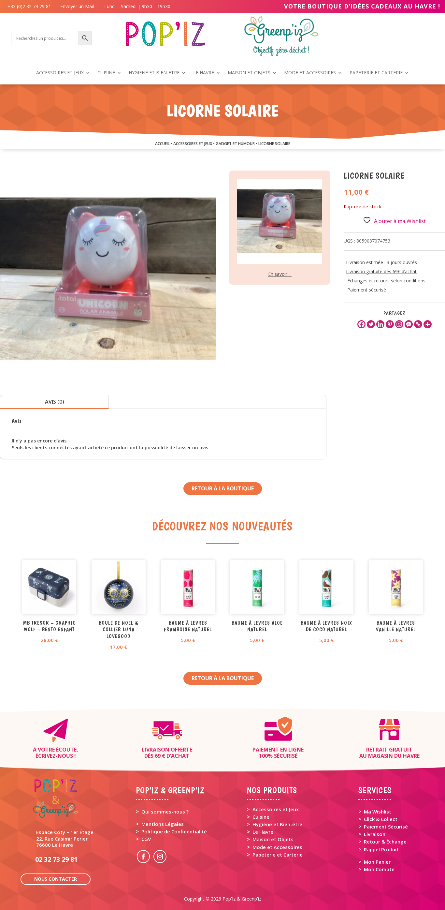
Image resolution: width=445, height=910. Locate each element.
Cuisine (260, 816)
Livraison (374, 834)
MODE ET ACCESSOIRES (310, 73)
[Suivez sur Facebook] (143, 856)
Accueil (162, 143)
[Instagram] (399, 324)
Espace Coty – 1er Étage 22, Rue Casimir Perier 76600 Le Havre (64, 838)
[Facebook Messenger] (409, 324)
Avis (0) (54, 401)
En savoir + (280, 274)
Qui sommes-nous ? (165, 811)
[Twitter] (371, 324)
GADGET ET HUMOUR (235, 143)
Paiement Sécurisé (386, 826)
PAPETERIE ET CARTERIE (376, 73)
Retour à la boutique (223, 488)
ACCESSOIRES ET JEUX (60, 73)
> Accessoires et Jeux (273, 809)
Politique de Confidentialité (174, 831)
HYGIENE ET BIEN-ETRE (154, 73)
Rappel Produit (381, 849)
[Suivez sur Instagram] (159, 856)
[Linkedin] (380, 324)
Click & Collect (380, 819)
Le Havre (262, 831)
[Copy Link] (418, 324)
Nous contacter (55, 879)
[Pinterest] (390, 324)
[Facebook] (361, 324)
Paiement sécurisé (366, 290)
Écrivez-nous (54, 755)
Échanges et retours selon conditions (386, 280)
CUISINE (106, 73)
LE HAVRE (203, 73)
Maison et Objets (273, 839)
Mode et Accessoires (277, 847)
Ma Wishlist (377, 811)
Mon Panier (377, 861)
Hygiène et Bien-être (277, 824)
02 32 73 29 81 (56, 859)
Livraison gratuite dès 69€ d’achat (381, 271)
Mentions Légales (162, 824)
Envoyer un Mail (76, 6)
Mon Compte (379, 869)
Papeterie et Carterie (277, 854)
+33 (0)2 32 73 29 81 (30, 6)
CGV (146, 839)
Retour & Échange (385, 841)
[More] (427, 324)
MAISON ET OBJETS (249, 73)
